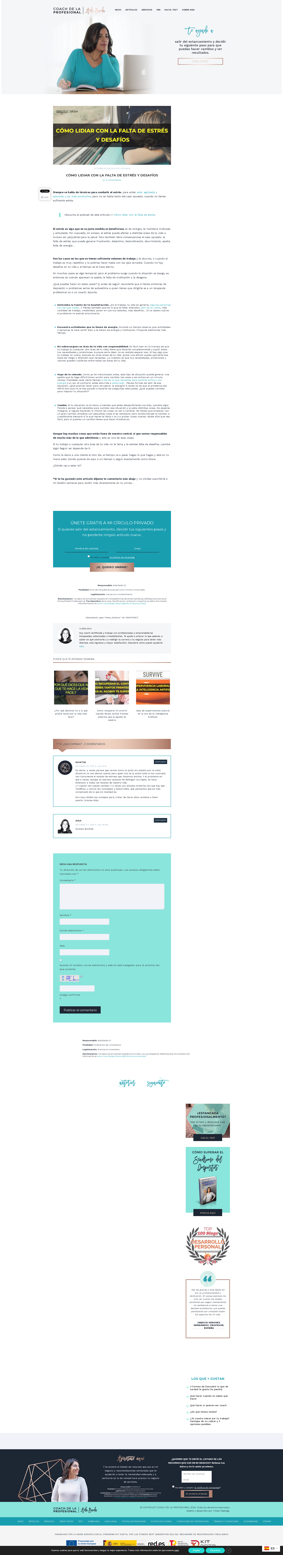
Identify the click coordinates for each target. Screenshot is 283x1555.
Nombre (65, 915)
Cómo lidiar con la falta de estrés (134, 214)
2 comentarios (113, 180)
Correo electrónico (72, 930)
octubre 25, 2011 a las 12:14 (90, 766)
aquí (81, 646)
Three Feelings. (221, 1511)
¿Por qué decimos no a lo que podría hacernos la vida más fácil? (71, 713)
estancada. (118, 383)
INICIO (20, 1521)
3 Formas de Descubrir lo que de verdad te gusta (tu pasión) (209, 1388)
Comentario (68, 880)
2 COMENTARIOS (94, 744)
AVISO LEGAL (111, 1521)
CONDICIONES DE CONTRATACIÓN (193, 1521)
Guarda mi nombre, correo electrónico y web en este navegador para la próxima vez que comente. (109, 967)
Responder (160, 762)
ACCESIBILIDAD (251, 1521)
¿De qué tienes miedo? (203, 1412)
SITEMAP (267, 1521)
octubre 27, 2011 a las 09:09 (91, 824)
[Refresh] (81, 977)
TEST (80, 1521)
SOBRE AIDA (93, 1521)
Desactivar (215, 1550)
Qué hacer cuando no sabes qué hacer (209, 1397)
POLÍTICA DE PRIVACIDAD (134, 1521)
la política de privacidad (122, 557)
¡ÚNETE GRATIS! (66, 1521)
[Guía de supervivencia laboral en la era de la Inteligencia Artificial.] (153, 705)
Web (62, 945)
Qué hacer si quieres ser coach (208, 1405)
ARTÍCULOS (33, 1521)
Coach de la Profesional (173, 1507)
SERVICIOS (49, 1521)
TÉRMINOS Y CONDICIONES (226, 1521)
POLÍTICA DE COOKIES (161, 1521)
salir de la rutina (151, 307)
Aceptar (196, 1550)
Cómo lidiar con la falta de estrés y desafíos (112, 175)
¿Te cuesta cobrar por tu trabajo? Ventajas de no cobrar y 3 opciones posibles (209, 1421)
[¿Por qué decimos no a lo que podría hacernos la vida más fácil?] (71, 705)
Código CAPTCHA (70, 995)
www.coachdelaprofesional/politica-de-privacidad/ (121, 603)
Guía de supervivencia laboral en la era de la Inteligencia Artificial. (153, 713)
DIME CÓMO (200, 61)
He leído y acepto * (113, 557)
